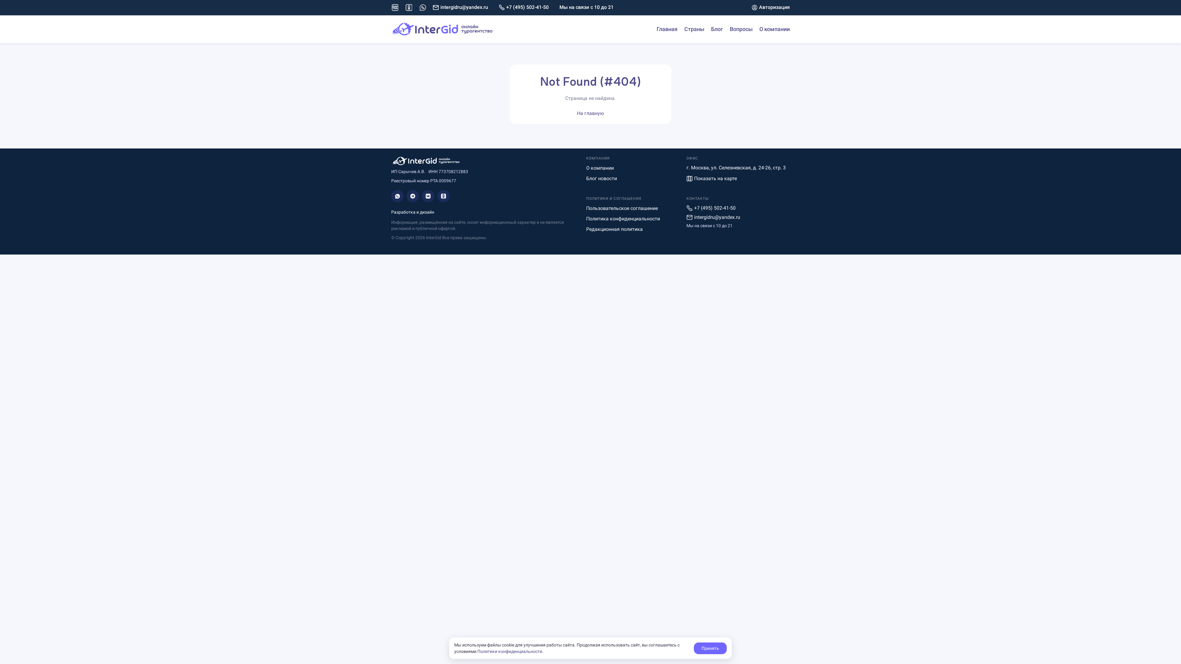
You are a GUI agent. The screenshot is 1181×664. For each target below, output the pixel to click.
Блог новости (601, 178)
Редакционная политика (614, 229)
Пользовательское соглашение (622, 208)
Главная (667, 29)
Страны (694, 29)
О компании (774, 29)
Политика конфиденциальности (623, 219)
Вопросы (741, 29)
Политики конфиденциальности (509, 651)
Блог (717, 29)
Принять (710, 648)
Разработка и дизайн (412, 212)
